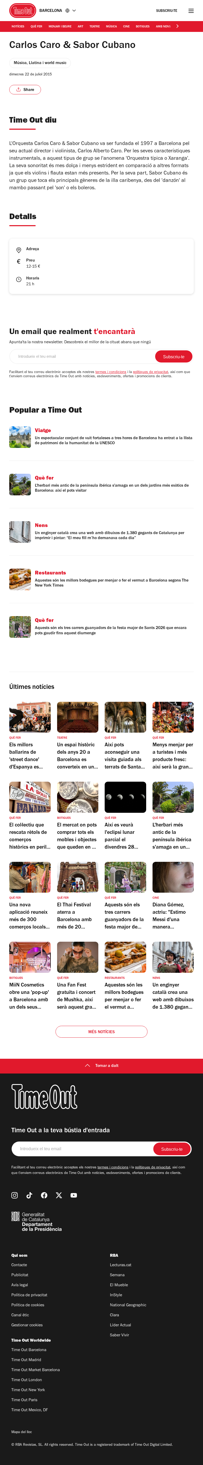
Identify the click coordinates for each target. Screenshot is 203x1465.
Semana (117, 1275)
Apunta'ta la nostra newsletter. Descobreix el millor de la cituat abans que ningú (80, 342)
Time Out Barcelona (28, 1350)
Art (80, 26)
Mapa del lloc (21, 1432)
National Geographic (128, 1305)
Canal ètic (20, 1315)
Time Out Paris (24, 1400)
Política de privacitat (29, 1295)
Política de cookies (27, 1305)
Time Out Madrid (26, 1360)
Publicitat (19, 1275)
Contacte (19, 1265)
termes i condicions (110, 372)
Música (111, 26)
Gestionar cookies (27, 1325)
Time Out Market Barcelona (35, 1370)
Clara (114, 1315)
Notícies (18, 26)
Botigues (143, 26)
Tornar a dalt (106, 1066)
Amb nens (163, 26)
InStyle (116, 1295)
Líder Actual (120, 1325)
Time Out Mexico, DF (29, 1410)
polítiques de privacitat (150, 372)
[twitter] (59, 1195)
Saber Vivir (119, 1335)
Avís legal (19, 1285)
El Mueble (119, 1285)
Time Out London (26, 1380)
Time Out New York (28, 1390)
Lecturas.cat (120, 1265)
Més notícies (101, 1032)
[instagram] (14, 1195)
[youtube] (74, 1195)
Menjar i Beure (60, 26)
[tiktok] (29, 1195)
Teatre (95, 26)
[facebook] (44, 1195)
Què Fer (36, 26)
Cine (126, 26)
